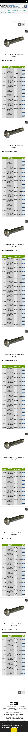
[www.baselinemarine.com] (13, 6)
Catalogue (9, 709)
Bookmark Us (16, 709)
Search (4, 708)
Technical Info (11, 708)
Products (9, 706)
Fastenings (15, 10)
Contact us (22, 706)
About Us (15, 706)
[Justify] (23, 24)
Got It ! (14, 730)
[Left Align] (19, 24)
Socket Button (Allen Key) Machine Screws (13, 11)
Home (2, 10)
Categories (8, 10)
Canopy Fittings (21, 708)
